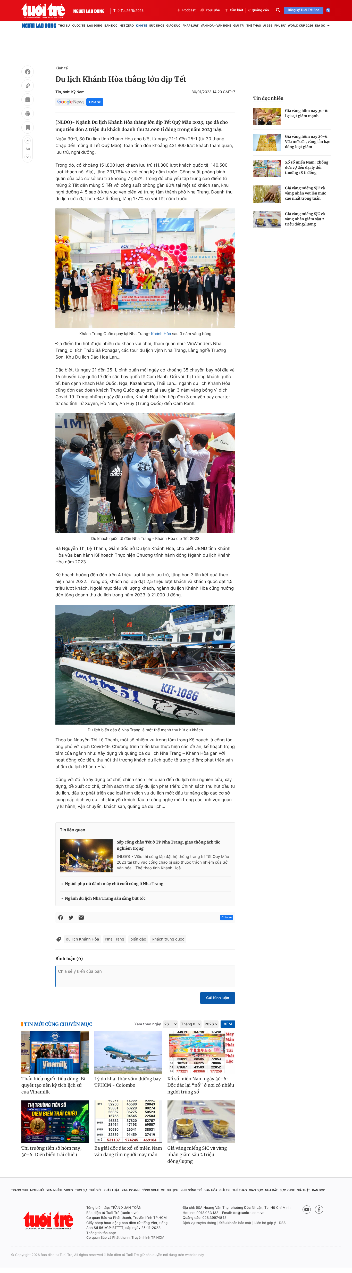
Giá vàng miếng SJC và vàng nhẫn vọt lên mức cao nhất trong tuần (305, 193)
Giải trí (238, 25)
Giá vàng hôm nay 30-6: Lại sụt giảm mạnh (307, 113)
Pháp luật (190, 25)
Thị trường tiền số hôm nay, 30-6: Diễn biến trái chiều (51, 1151)
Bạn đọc (111, 25)
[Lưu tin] (27, 128)
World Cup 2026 (300, 25)
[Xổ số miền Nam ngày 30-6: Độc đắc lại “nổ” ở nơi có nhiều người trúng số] (201, 1052)
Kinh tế (141, 25)
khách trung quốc (168, 939)
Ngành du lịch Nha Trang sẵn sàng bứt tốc (105, 898)
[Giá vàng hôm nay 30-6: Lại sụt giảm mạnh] (267, 116)
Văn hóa (211, 1190)
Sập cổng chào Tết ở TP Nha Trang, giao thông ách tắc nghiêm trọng (168, 845)
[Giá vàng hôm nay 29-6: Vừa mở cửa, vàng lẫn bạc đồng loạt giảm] (267, 142)
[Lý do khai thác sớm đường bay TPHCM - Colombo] (128, 1052)
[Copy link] (27, 86)
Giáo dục (173, 25)
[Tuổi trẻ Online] (48, 1220)
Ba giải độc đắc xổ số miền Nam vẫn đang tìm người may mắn (128, 1151)
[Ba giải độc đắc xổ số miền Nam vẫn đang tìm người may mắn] (128, 1121)
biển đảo (138, 939)
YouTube (213, 10)
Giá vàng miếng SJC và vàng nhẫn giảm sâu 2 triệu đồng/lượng (305, 219)
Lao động (95, 25)
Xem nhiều (54, 1190)
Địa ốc (320, 25)
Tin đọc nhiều (268, 98)
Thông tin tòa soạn (101, 1233)
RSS (282, 1223)
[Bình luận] (27, 100)
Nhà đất (271, 1190)
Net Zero (127, 25)
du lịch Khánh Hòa (82, 939)
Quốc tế (78, 25)
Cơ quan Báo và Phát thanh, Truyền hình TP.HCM (125, 1238)
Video (68, 1190)
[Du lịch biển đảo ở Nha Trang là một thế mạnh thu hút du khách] (145, 665)
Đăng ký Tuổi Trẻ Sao (303, 10)
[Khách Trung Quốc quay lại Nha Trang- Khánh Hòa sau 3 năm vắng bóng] (145, 268)
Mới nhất (37, 1190)
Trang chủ (19, 1190)
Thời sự (64, 25)
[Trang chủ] (39, 25)
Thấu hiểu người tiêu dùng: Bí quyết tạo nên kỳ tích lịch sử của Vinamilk (53, 1085)
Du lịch (172, 1190)
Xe (163, 1190)
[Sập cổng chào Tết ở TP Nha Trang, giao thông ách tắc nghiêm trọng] (86, 855)
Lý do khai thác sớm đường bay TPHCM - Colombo (127, 1082)
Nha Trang (114, 939)
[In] (27, 114)
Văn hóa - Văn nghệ (216, 25)
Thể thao (253, 25)
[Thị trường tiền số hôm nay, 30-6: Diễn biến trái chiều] (55, 1121)
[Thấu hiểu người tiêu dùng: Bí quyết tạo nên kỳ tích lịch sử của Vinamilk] (55, 1052)
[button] (27, 140)
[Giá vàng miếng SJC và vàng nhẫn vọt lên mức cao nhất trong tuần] (267, 194)
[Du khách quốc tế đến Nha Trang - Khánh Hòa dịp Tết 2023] (145, 473)
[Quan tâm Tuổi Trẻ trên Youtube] (307, 1209)
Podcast (189, 10)
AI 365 (267, 25)
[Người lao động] (88, 10)
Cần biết (236, 10)
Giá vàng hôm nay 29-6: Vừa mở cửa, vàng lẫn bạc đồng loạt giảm (307, 141)
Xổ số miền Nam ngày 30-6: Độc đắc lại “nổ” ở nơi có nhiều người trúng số (200, 1085)
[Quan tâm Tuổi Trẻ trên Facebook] (319, 1209)
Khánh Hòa (161, 333)
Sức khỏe (156, 25)
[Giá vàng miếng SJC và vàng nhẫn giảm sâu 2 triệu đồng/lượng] (267, 220)
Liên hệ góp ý (265, 1223)
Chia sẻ (95, 102)
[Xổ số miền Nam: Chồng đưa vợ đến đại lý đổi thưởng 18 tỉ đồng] (267, 168)
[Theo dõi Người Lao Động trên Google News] (70, 102)
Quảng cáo (260, 10)
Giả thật (303, 1190)
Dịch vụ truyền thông (199, 1223)
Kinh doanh (131, 1190)
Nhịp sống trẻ (191, 1190)
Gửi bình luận (217, 998)
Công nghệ (150, 1190)
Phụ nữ (280, 25)
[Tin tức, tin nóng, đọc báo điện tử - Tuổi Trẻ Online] (47, 10)
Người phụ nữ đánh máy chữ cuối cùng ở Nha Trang (114, 883)
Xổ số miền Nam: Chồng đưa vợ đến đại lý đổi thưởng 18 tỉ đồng (306, 167)
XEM (228, 1024)
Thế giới (95, 1190)
